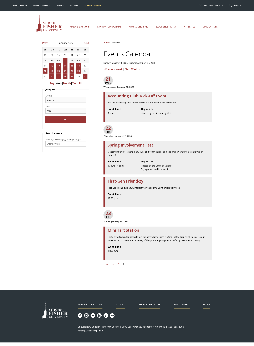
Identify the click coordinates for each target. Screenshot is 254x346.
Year (74, 83)
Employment (182, 304)
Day (52, 83)
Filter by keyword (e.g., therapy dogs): (63, 139)
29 (72, 76)
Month (67, 83)
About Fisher (19, 5)
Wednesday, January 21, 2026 (118, 87)
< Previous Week (113, 69)
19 (52, 71)
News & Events (41, 5)
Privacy (80, 331)
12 (52, 65)
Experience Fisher (166, 26)
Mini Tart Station (123, 230)
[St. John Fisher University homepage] (49, 23)
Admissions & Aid (138, 26)
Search (238, 5)
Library (60, 5)
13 (58, 65)
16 (78, 65)
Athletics (189, 26)
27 (58, 76)
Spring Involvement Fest (130, 145)
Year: (47, 106)
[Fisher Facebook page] (80, 315)
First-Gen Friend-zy (125, 181)
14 (65, 65)
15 (72, 65)
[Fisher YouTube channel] (93, 315)
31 (85, 76)
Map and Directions (90, 304)
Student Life (210, 26)
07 (65, 60)
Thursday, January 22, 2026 (117, 136)
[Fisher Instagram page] (86, 315)
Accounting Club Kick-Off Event (137, 96)
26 (52, 76)
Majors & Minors (79, 26)
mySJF (206, 304)
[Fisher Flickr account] (112, 315)
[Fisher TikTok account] (105, 315)
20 (58, 71)
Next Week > (132, 69)
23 (78, 71)
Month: (48, 95)
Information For (213, 5)
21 (65, 71)
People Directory (149, 304)
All (80, 83)
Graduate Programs (109, 26)
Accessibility (90, 331)
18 (45, 71)
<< (106, 264)
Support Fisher (92, 5)
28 (65, 76)
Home (106, 42)
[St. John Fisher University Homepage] (55, 310)
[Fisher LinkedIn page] (99, 315)
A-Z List (74, 5)
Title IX (100, 331)
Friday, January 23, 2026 (115, 221)
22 (72, 71)
